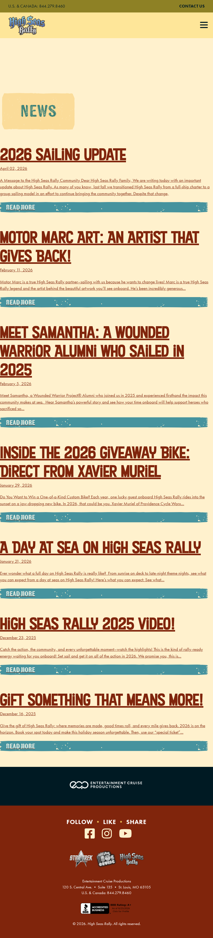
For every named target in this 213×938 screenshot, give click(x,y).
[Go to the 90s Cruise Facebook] (91, 834)
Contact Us (192, 6)
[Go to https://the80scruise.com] (106, 859)
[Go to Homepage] (32, 25)
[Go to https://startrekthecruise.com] (81, 859)
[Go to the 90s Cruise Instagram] (108, 834)
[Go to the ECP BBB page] (106, 911)
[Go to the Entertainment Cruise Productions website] (106, 785)
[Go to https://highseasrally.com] (131, 859)
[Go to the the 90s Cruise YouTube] (125, 834)
